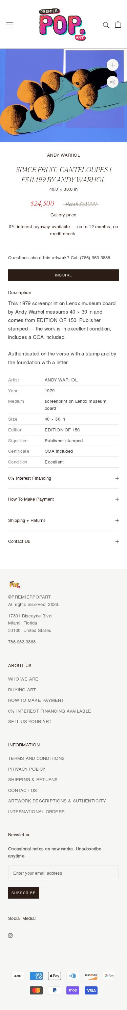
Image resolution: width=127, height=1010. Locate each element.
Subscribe (24, 893)
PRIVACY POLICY (27, 769)
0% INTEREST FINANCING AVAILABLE (49, 711)
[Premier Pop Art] (63, 23)
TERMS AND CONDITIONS (36, 758)
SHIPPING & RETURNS (33, 779)
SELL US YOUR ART (29, 721)
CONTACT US (22, 790)
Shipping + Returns (27, 520)
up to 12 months (93, 226)
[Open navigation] (9, 24)
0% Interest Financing (29, 478)
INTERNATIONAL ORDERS (36, 811)
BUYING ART (22, 690)
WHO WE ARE (23, 679)
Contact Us (19, 541)
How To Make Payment (31, 499)
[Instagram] (10, 934)
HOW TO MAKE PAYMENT (36, 700)
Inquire (63, 275)
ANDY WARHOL (63, 155)
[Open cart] (118, 24)
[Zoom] (113, 65)
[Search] (106, 24)
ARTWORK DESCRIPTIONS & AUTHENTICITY (57, 801)
